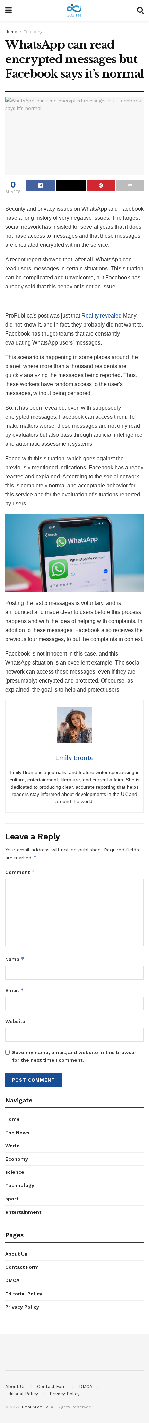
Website (15, 1021)
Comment (20, 872)
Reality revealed (101, 316)
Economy (33, 31)
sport (11, 1198)
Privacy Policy (22, 1307)
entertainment (23, 1212)
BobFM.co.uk (35, 1407)
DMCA (12, 1280)
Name (14, 959)
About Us (16, 1254)
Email (14, 990)
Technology (19, 1185)
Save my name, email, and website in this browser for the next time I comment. (74, 1056)
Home (11, 31)
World (12, 1145)
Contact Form (22, 1267)
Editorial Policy (23, 1293)
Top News (17, 1132)
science (14, 1172)
